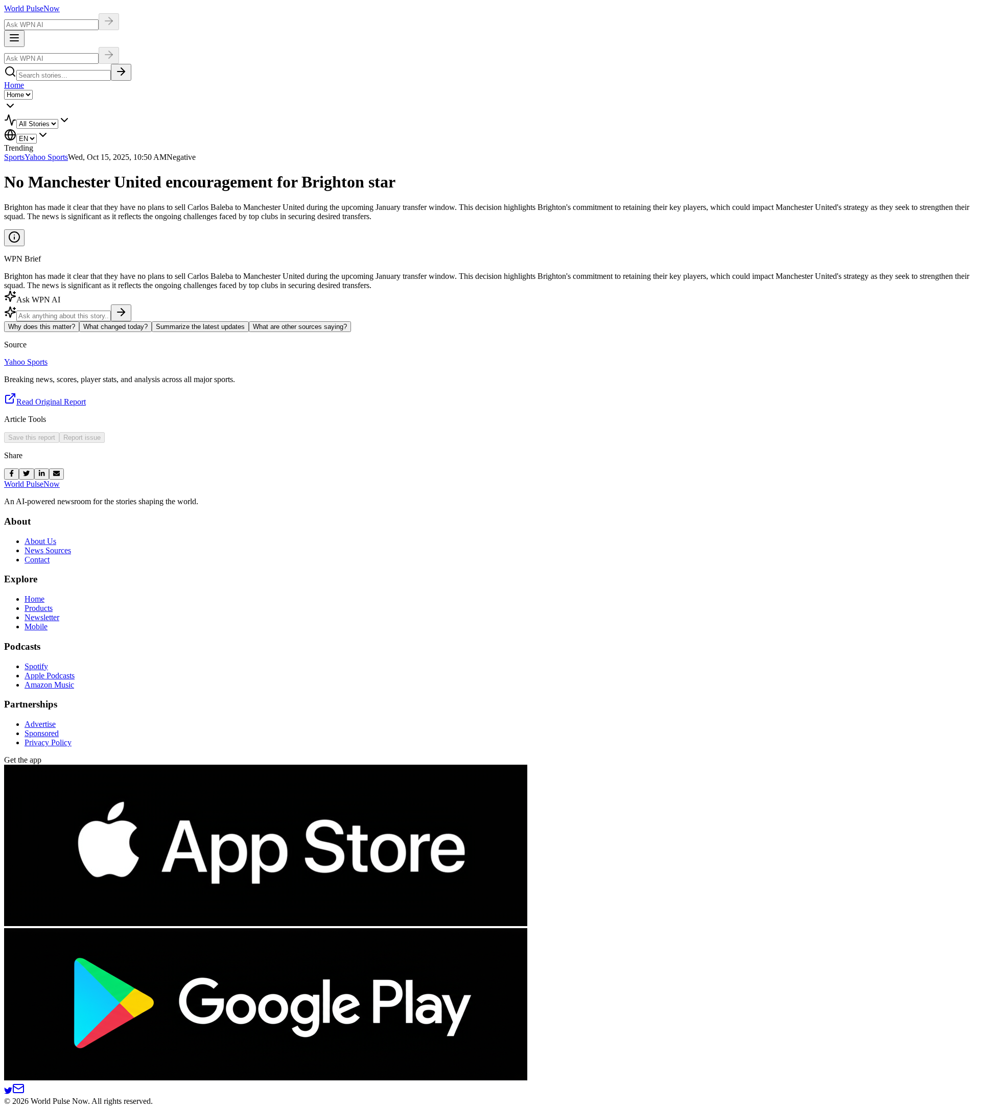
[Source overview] (14, 237)
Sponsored (42, 733)
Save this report (31, 437)
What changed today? (115, 326)
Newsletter (42, 617)
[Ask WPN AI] (109, 21)
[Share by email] (56, 474)
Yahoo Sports (46, 157)
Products (39, 608)
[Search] (121, 72)
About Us (40, 541)
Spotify (36, 666)
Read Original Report (51, 401)
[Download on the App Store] (265, 923)
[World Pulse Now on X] (8, 1092)
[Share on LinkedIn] (41, 474)
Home (14, 85)
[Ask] (121, 312)
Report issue (82, 437)
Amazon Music (49, 684)
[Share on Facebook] (11, 474)
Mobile (36, 626)
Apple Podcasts (50, 675)
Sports (14, 157)
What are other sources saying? (300, 326)
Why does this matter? (41, 326)
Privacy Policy (48, 742)
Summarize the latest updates (200, 326)
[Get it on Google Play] (265, 1077)
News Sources (48, 550)
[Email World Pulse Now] (18, 1092)
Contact (37, 559)
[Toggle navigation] (14, 38)
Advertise (40, 724)
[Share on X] (26, 474)
